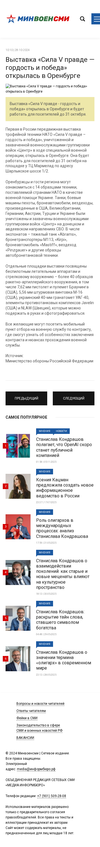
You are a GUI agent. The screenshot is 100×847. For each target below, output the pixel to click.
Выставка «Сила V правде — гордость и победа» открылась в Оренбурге (50, 68)
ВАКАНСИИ (25, 738)
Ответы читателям (31, 711)
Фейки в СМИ (27, 718)
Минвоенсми (39, 19)
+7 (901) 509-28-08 (51, 796)
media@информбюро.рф (36, 769)
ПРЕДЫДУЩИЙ (26, 395)
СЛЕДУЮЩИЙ (73, 395)
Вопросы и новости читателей (40, 704)
